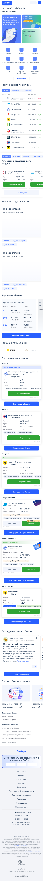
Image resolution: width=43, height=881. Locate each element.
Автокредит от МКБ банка (10, 728)
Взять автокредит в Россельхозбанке (14, 738)
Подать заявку (25, 438)
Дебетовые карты (21, 62)
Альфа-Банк (15, 115)
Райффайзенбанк (17, 147)
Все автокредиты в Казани (21, 622)
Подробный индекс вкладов (14, 241)
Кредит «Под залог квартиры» (20, 462)
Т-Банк (13, 119)
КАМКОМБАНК (16, 320)
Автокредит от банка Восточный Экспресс (16, 731)
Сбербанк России (18, 99)
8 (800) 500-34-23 (21, 819)
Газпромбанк (16, 109)
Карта (19, 787)
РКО (8, 71)
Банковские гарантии (35, 72)
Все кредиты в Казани (21, 492)
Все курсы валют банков (21, 336)
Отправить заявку (16, 184)
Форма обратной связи (23, 812)
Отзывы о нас (21, 779)
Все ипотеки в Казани (21, 448)
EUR (5, 318)
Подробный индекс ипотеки (14, 285)
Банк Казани (15, 313)
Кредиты (35, 53)
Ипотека (21, 53)
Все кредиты (21, 193)
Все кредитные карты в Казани (21, 533)
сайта (24, 787)
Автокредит (13, 592)
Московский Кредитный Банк (17, 131)
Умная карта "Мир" (15, 546)
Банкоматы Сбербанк (9, 719)
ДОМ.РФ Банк (16, 137)
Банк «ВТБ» (15, 104)
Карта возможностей (16, 503)
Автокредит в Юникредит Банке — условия (16, 735)
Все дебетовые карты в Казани (21, 580)
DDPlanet (25, 876)
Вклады (8, 53)
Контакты (21, 775)
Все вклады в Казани (21, 404)
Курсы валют (34, 62)
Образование (21, 803)
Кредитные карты (8, 62)
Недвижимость (21, 807)
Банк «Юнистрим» (28, 313)
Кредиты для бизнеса (21, 72)
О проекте (21, 771)
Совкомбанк (15, 142)
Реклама (21, 783)
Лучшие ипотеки (9, 289)
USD (5, 311)
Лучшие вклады (9, 245)
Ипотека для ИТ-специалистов (20, 415)
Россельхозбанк (17, 125)
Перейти (33, 522)
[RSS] (31, 831)
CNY (5, 325)
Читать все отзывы (21, 674)
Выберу (4, 742)
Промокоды (21, 799)
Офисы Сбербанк (8, 716)
